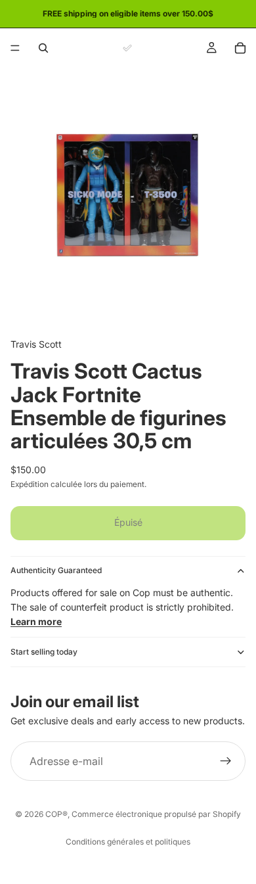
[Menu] (15, 48)
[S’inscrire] (226, 761)
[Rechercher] (43, 48)
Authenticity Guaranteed (56, 570)
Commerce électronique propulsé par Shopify (156, 814)
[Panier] (240, 48)
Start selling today (44, 652)
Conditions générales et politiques (128, 842)
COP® (56, 814)
